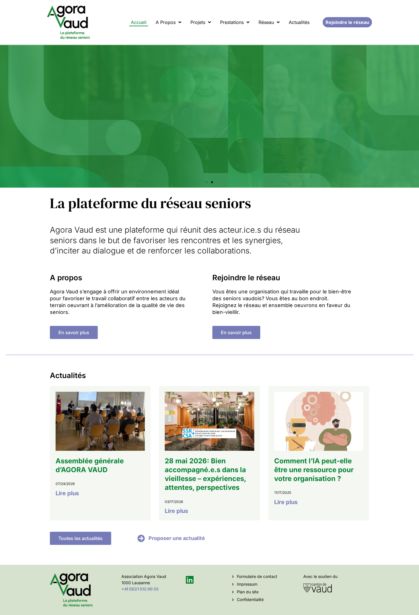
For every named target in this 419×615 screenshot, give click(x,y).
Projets (197, 22)
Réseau (266, 22)
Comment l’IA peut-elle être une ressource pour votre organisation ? (314, 470)
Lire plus (67, 493)
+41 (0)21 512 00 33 (139, 588)
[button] (207, 182)
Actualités (299, 22)
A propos (166, 22)
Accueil (139, 22)
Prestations (232, 22)
